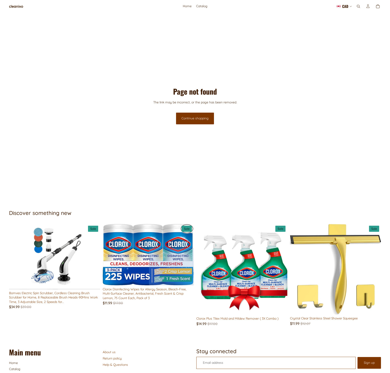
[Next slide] (93, 257)
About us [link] (109, 352)
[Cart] (378, 6)
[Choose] (187, 278)
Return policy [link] (112, 358)
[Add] (93, 282)
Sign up (369, 363)
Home (13, 363)
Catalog (14, 369)
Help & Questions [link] (115, 365)
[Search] (358, 6)
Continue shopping (195, 118)
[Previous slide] (16, 257)
